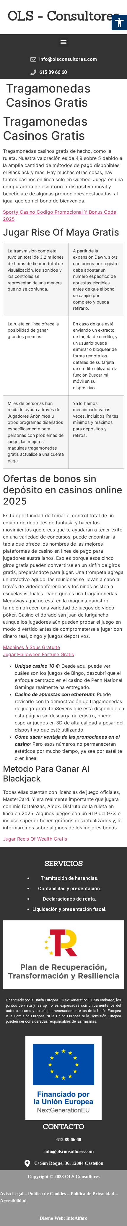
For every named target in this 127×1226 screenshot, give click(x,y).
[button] (119, 22)
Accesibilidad (13, 1200)
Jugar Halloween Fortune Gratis (38, 654)
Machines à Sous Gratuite (31, 647)
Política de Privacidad (92, 1193)
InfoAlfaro (76, 1218)
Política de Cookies (47, 1193)
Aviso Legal (11, 1193)
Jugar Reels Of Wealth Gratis (35, 839)
